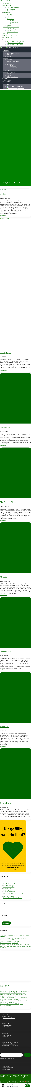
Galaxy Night (5, 352)
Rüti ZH (12, 23)
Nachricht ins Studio (9, 1018)
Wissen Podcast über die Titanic (12, 898)
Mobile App (6, 1023)
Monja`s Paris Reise (8, 896)
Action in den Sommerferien (11, 895)
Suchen (27, 1055)
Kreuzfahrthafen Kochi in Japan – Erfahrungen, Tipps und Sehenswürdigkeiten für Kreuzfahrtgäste (14, 992)
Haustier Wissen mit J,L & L (10, 884)
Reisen (4, 986)
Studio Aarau (14, 22)
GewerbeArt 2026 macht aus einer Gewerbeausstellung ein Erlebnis (9, 942)
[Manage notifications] (27, 1084)
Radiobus (13, 20)
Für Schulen (7, 37)
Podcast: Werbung (8, 885)
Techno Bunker (6, 652)
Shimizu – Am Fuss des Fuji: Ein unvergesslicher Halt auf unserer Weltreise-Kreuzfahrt (14, 998)
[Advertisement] (15, 965)
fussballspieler (7, 890)
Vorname (4, 915)
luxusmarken (7, 888)
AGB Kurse (6, 1026)
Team (8, 17)
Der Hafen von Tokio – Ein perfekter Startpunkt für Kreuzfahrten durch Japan (14, 1001)
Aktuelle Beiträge (11, 29)
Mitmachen (7, 5)
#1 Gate (3, 577)
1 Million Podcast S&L (9, 891)
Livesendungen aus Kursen (10, 1045)
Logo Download (8, 1067)
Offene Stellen (11, 9)
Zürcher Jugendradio (13, 1083)
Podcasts (9, 30)
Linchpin (3, 194)
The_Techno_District (8, 502)
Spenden (6, 34)
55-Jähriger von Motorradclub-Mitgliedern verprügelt (14, 944)
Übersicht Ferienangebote (10, 1042)
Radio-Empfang (7, 1025)
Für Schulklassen (8, 1035)
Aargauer (2, 1083)
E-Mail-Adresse (6, 910)
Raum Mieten (7, 1069)
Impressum (3, 1058)
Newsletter (6, 1066)
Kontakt (9, 25)
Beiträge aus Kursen (12, 32)
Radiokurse (10, 10)
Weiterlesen (3, 215)
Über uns (6, 12)
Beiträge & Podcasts (11, 27)
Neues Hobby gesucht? (13, 7)
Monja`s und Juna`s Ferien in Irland (13, 893)
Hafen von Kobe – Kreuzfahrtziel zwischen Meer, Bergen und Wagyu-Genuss (13, 995)
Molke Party (5, 427)
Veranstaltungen (10, 35)
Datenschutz (10, 1058)
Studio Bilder (10, 19)
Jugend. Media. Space (13, 16)
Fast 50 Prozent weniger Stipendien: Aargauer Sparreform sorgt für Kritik (13, 939)
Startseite (7, 4)
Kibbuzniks (4, 726)
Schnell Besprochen (8, 887)
